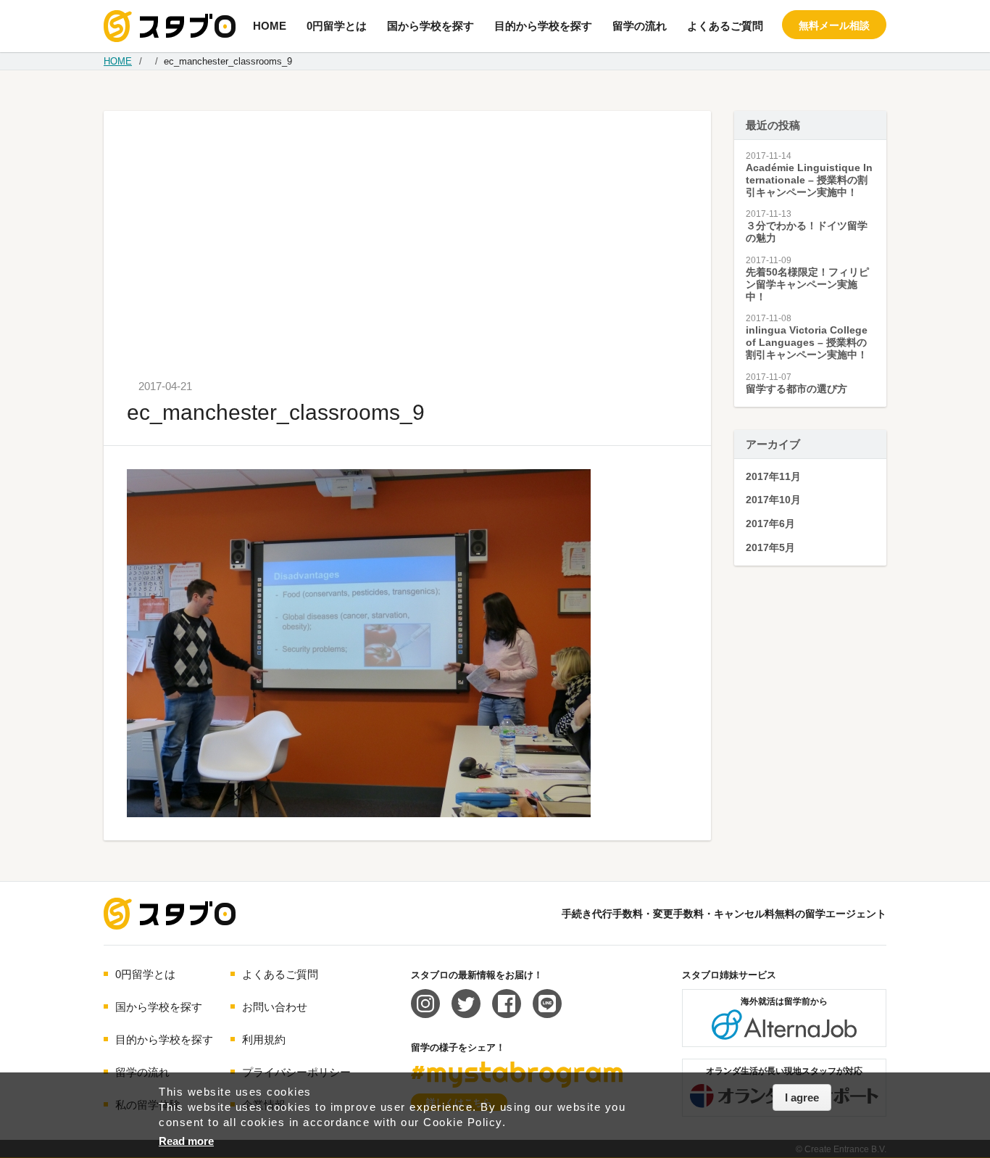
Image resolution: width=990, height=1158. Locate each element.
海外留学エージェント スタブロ (170, 914)
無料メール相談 (834, 25)
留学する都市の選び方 (796, 388)
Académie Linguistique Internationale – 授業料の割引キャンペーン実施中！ (809, 180)
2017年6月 (770, 523)
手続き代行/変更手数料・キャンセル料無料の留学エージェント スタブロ (170, 26)
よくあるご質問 (725, 26)
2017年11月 (773, 476)
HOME (269, 26)
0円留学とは (337, 26)
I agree (802, 1097)
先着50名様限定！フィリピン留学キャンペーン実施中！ (807, 284)
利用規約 (264, 1039)
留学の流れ (639, 26)
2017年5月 (770, 547)
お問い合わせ (274, 1007)
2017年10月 (773, 499)
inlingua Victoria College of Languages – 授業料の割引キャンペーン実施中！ (807, 342)
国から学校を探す (430, 26)
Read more (186, 1141)
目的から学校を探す (543, 26)
